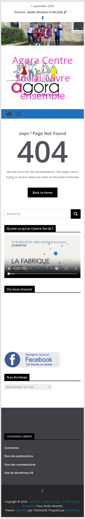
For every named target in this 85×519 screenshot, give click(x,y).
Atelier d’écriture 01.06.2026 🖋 (46, 12)
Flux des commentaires (20, 464)
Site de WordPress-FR (18, 473)
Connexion (11, 448)
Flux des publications (18, 456)
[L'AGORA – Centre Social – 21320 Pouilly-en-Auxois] (42, 24)
